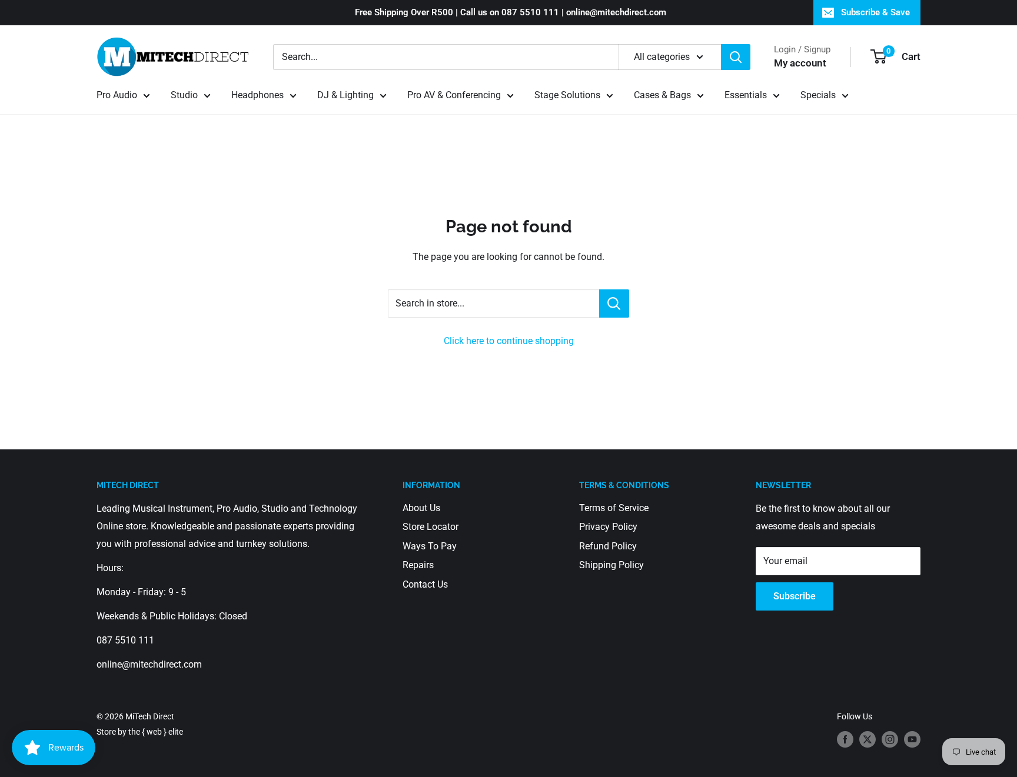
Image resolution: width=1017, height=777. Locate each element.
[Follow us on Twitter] (867, 739)
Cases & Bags (662, 95)
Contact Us (425, 584)
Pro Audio (117, 95)
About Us (421, 507)
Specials (818, 95)
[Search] (735, 57)
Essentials (745, 95)
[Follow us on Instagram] (890, 739)
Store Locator (430, 526)
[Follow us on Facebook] (845, 739)
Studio (184, 95)
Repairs (418, 565)
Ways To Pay (430, 546)
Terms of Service (614, 507)
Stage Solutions (567, 95)
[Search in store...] (614, 303)
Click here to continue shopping (509, 340)
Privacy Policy (608, 526)
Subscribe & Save (875, 12)
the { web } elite (155, 731)
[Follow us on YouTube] (912, 739)
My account (800, 63)
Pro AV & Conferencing (454, 95)
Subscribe (794, 596)
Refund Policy (608, 546)
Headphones (257, 95)
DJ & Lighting (345, 95)
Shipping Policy (611, 565)
